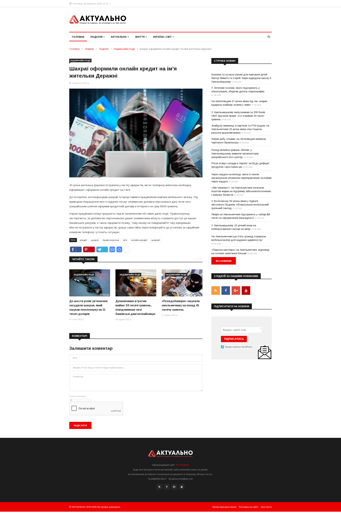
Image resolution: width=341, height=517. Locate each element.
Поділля (96, 36)
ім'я (125, 240)
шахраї (95, 240)
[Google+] (174, 487)
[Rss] (159, 487)
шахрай (155, 240)
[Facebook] (167, 487)
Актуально (119, 36)
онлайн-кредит (139, 240)
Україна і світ (162, 36)
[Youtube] (182, 487)
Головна (78, 36)
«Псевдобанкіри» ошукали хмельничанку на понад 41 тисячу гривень (181, 305)
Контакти (266, 507)
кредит (83, 240)
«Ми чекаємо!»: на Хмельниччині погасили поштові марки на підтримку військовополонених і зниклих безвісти (241, 191)
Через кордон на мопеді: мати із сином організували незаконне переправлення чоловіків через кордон (241, 178)
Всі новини (223, 261)
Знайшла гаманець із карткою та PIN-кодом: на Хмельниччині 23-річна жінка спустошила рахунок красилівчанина (240, 129)
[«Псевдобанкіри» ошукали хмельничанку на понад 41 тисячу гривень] (182, 283)
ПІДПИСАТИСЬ (234, 338)
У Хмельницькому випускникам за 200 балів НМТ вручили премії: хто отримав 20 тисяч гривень (238, 116)
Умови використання (224, 507)
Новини (89, 49)
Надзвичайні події (124, 49)
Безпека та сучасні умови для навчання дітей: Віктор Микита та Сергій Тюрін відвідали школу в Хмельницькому (241, 78)
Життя (140, 36)
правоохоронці (111, 240)
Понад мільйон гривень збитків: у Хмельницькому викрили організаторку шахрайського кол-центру (235, 153)
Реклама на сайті (248, 507)
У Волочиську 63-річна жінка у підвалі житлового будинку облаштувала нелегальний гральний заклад (240, 204)
